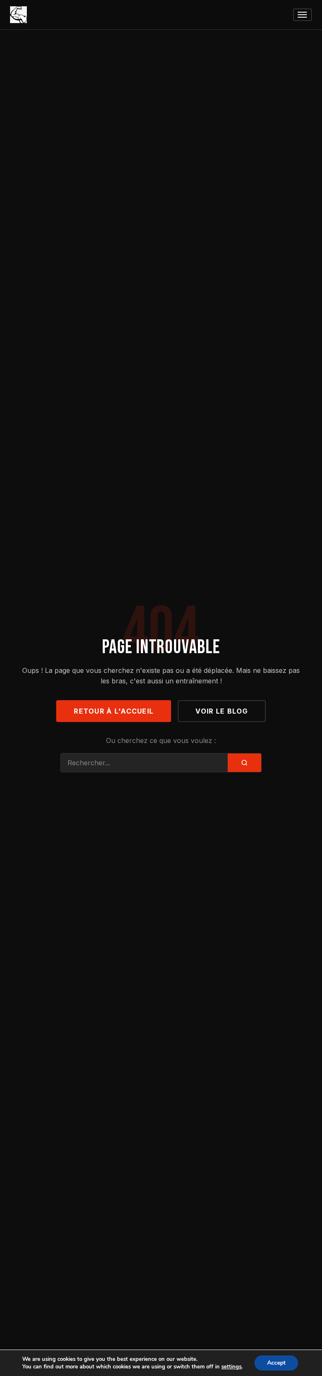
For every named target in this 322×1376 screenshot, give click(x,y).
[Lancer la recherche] (244, 762)
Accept (276, 1363)
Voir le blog (221, 711)
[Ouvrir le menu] (302, 14)
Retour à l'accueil (113, 711)
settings (231, 1367)
